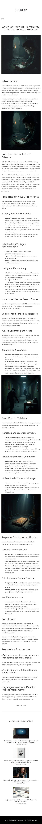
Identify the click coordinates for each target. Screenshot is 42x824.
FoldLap (21, 10)
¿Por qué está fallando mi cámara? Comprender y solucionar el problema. (21, 781)
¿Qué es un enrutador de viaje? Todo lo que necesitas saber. (21, 800)
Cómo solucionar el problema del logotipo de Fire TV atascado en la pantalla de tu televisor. (21, 741)
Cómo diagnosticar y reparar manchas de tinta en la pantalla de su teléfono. (21, 761)
